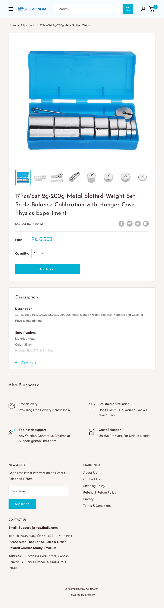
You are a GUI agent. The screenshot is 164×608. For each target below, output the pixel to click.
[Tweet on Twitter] (138, 223)
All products (28, 25)
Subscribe (22, 504)
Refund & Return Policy (99, 492)
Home (12, 25)
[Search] (128, 9)
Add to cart (47, 269)
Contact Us (91, 479)
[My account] (143, 9)
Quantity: (22, 253)
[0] (152, 9)
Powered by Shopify (82, 594)
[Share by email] (146, 223)
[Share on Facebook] (121, 223)
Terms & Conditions (97, 506)
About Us (90, 473)
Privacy (88, 499)
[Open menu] (11, 9)
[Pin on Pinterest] (130, 223)
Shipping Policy (94, 486)
